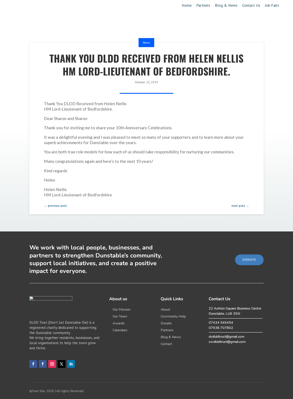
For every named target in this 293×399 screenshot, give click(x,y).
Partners (203, 6)
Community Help (173, 316)
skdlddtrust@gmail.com (226, 336)
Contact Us (251, 6)
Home (187, 6)
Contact (166, 344)
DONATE (249, 260)
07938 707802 (221, 327)
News (146, 43)
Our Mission (121, 309)
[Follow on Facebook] (33, 364)
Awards (119, 323)
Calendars (120, 330)
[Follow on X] (61, 364)
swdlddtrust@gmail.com (227, 341)
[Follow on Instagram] (52, 364)
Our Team (120, 316)
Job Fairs (272, 6)
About (165, 309)
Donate (166, 323)
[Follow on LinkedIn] (71, 364)
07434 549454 (221, 322)
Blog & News (226, 6)
